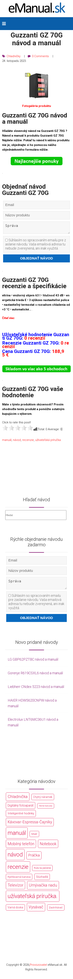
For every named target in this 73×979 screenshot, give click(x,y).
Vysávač (36, 907)
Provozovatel (38, 965)
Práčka (34, 855)
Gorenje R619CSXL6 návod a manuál (35, 673)
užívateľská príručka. (48, 440)
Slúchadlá (42, 876)
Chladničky (13, 56)
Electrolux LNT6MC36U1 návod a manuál (33, 722)
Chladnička (18, 796)
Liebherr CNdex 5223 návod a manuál (36, 687)
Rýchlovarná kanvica (19, 876)
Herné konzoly (45, 806)
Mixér (34, 833)
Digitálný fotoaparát (20, 805)
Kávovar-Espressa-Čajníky (30, 822)
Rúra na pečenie (42, 867)
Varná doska (15, 907)
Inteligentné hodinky (21, 813)
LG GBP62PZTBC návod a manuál (33, 659)
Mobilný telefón (21, 843)
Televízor (15, 885)
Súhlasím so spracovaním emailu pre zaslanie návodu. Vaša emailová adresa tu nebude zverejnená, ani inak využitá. (35, 244)
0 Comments (40, 56)
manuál (6, 440)
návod (17, 440)
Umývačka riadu (43, 885)
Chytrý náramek (42, 797)
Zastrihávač (56, 907)
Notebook (48, 843)
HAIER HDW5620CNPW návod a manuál (32, 703)
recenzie (28, 440)
